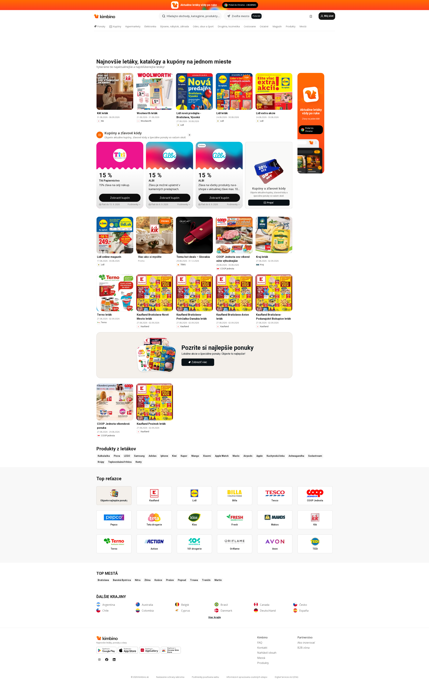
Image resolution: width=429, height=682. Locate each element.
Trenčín (206, 580)
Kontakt (262, 647)
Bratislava (103, 580)
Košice (158, 580)
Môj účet (328, 16)
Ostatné (264, 26)
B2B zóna (303, 647)
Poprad (182, 580)
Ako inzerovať (306, 642)
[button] (134, 204)
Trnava (194, 580)
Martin (218, 580)
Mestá (302, 26)
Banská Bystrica (122, 580)
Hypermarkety (132, 26)
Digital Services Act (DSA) (286, 677)
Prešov (170, 580)
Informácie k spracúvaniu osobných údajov (247, 677)
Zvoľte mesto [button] (240, 16)
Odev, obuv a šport (203, 26)
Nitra (137, 580)
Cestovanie (250, 26)
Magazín (277, 26)
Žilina (147, 580)
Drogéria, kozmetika (229, 26)
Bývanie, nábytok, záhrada (174, 26)
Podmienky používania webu (205, 677)
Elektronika (150, 26)
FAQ (259, 642)
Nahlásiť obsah (266, 653)
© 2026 (140, 677)
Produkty (290, 26)
